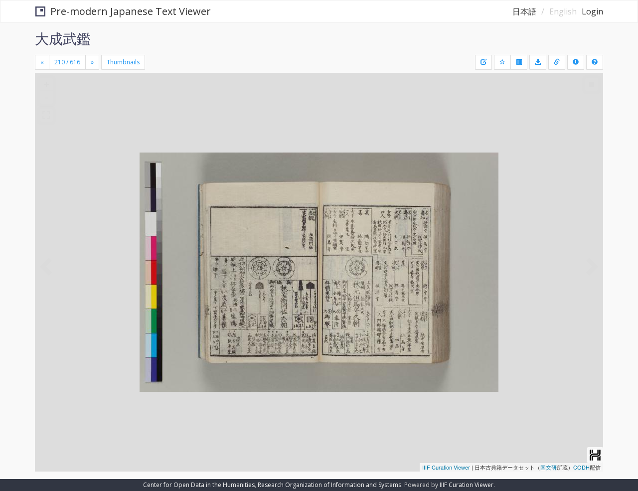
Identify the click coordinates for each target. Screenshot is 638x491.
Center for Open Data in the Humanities (199, 485)
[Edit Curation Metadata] (483, 62)
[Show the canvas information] (556, 62)
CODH (581, 467)
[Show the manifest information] (575, 62)
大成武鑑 (63, 38)
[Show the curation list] (518, 62)
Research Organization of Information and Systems (329, 485)
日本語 (524, 11)
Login (592, 11)
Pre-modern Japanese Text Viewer (130, 11)
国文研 (548, 467)
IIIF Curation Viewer (446, 467)
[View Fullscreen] (46, 115)
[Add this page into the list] (502, 62)
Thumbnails (123, 62)
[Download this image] (537, 62)
